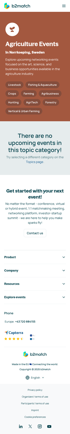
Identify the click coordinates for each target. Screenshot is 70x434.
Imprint (35, 410)
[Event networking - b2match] (17, 6)
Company (11, 270)
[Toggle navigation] (64, 6)
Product (10, 257)
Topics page (34, 162)
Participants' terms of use (35, 403)
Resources (11, 284)
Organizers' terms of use (35, 396)
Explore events (14, 297)
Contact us (35, 233)
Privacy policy (35, 389)
